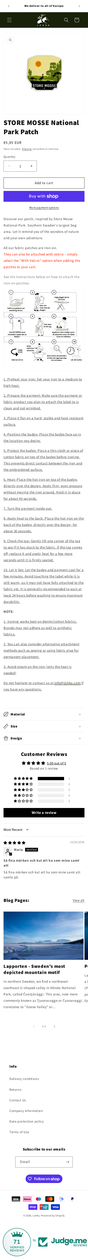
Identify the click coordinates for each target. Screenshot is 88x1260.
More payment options (44, 207)
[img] (15, 842)
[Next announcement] (79, 6)
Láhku (37, 1215)
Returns (15, 1089)
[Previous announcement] (9, 6)
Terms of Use (19, 1132)
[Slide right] (54, 1026)
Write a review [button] (44, 812)
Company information (26, 1111)
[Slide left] (34, 1026)
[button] (9, 20)
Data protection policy (26, 1121)
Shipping (27, 148)
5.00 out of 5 (56, 763)
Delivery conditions (24, 1079)
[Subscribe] (67, 1161)
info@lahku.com (67, 683)
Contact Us (17, 1100)
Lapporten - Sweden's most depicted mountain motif (34, 969)
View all (78, 900)
